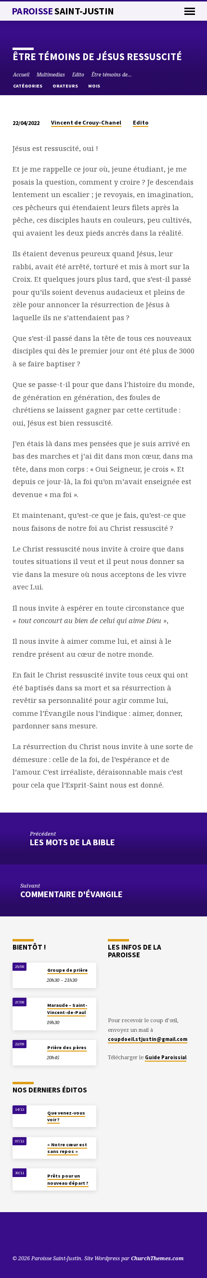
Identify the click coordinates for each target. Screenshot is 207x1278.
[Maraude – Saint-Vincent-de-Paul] (27, 1007)
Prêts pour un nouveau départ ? (68, 1179)
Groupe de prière (67, 970)
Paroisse (63, 11)
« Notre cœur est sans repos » (67, 1147)
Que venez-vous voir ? (66, 1116)
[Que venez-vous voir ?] (27, 1115)
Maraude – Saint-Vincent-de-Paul (67, 1008)
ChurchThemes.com (157, 1258)
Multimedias (51, 74)
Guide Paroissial (165, 1057)
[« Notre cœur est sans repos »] (27, 1147)
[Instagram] (51, 1235)
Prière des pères (67, 1047)
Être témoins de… (111, 74)
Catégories (28, 86)
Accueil (21, 74)
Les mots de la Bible (72, 842)
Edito (78, 74)
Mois (94, 86)
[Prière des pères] (27, 1050)
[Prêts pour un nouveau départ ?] (27, 1178)
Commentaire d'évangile (71, 894)
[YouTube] (17, 1235)
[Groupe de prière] (27, 972)
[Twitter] (28, 1235)
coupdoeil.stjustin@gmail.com (147, 1039)
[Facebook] (40, 1235)
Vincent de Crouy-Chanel (86, 122)
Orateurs (65, 86)
